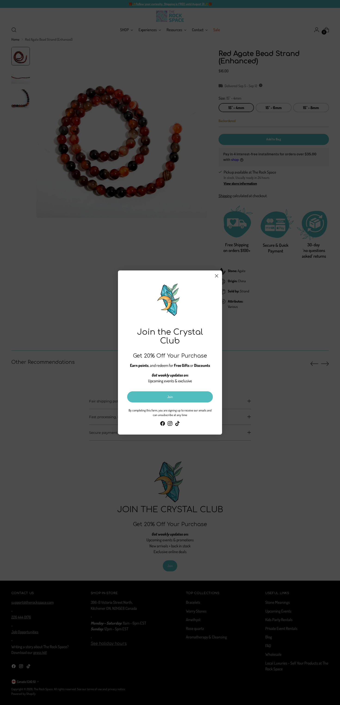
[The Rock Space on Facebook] (162, 424)
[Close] (216, 275)
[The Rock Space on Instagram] (170, 424)
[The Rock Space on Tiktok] (177, 424)
